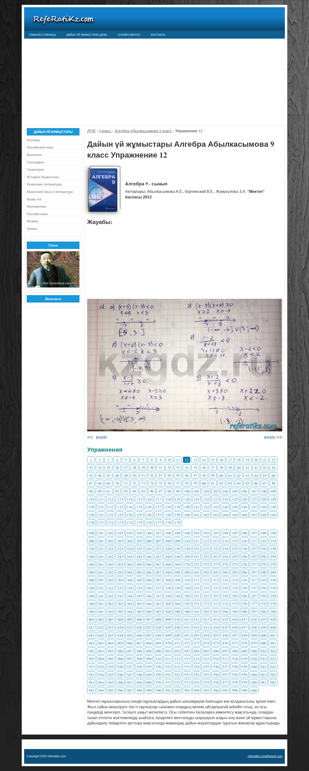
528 (139, 666)
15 (213, 459)
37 (213, 467)
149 (273, 506)
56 (187, 475)
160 (187, 514)
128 (263, 499)
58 (204, 475)
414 (216, 619)
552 (177, 674)
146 (244, 506)
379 (273, 603)
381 (101, 611)
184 (130, 532)
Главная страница (42, 34)
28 (134, 467)
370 (187, 603)
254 (225, 556)
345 (139, 595)
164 (225, 514)
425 (130, 627)
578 (235, 682)
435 (225, 627)
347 (158, 595)
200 (91, 540)
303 (120, 579)
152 (110, 514)
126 (244, 499)
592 (177, 690)
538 (235, 666)
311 (196, 579)
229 (177, 548)
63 (247, 475)
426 (139, 627)
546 (120, 674)
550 (158, 674)
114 (130, 499)
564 (101, 682)
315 (235, 579)
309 (177, 579)
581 (263, 682)
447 (149, 635)
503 (91, 658)
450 (177, 635)
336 (244, 587)
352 (206, 595)
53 (160, 475)
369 (177, 603)
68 (100, 483)
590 (158, 690)
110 (91, 499)
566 (120, 682)
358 (263, 595)
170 (91, 522)
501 (263, 650)
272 (206, 564)
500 (254, 650)
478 (244, 642)
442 (101, 635)
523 (91, 666)
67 (91, 483)
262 (110, 564)
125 (235, 499)
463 (101, 642)
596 (216, 690)
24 (100, 467)
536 (216, 666)
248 (168, 556)
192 (206, 532)
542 (273, 666)
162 (206, 514)
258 (263, 556)
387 (158, 611)
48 (117, 475)
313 (216, 579)
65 (265, 475)
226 (149, 548)
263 (120, 564)
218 (263, 540)
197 (254, 532)
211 (196, 540)
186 (149, 532)
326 (149, 587)
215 (235, 540)
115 (139, 499)
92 (117, 491)
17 (230, 459)
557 (225, 674)
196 (244, 532)
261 (101, 564)
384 (130, 611)
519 (244, 658)
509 (149, 658)
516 (216, 658)
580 (254, 682)
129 (273, 499)
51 (143, 475)
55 (178, 475)
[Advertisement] (154, 79)
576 (216, 682)
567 (130, 682)
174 (130, 522)
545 (110, 674)
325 (139, 587)
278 (263, 564)
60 (221, 475)
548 (139, 674)
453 (196, 635)
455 (216, 635)
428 (158, 627)
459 (254, 635)
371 (196, 603)
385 (139, 611)
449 (168, 635)
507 (130, 658)
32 (169, 467)
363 (120, 603)
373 (216, 603)
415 (225, 619)
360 (91, 603)
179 (177, 522)
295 (235, 572)
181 (101, 532)
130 (91, 506)
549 (149, 674)
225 (139, 548)
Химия (32, 229)
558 (235, 674)
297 (254, 572)
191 (196, 532)
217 (254, 540)
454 (206, 635)
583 (91, 690)
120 (187, 499)
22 (273, 459)
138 (168, 506)
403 (110, 619)
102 (206, 491)
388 (168, 611)
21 (265, 459)
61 (230, 475)
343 (120, 595)
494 (196, 650)
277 (254, 564)
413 (206, 619)
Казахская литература (44, 184)
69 (108, 483)
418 (254, 619)
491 (168, 650)
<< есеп (97, 437)
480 (263, 642)
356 (244, 595)
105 (235, 491)
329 (177, 587)
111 (101, 499)
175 (139, 522)
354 (225, 595)
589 (149, 690)
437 (244, 627)
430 (177, 627)
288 (168, 572)
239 (273, 548)
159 (177, 514)
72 (134, 483)
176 (149, 522)
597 (225, 690)
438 (254, 627)
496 (216, 650)
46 (100, 475)
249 (177, 556)
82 (221, 483)
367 (158, 603)
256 (244, 556)
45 (91, 475)
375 (235, 603)
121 (196, 499)
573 (187, 682)
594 (196, 690)
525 (110, 666)
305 (139, 579)
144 (225, 506)
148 (263, 506)
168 (263, 514)
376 (244, 603)
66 (273, 475)
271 (196, 564)
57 (195, 475)
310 (187, 579)
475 (216, 642)
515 (206, 658)
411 (187, 619)
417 (244, 619)
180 (91, 532)
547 (130, 674)
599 (244, 690)
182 (110, 532)
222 (110, 548)
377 (254, 603)
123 (216, 499)
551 (168, 674)
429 (168, 627)
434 (216, 627)
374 (225, 603)
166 (244, 514)
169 (273, 514)
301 (101, 579)
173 (120, 522)
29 (143, 467)
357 (254, 595)
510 (158, 658)
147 (254, 506)
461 (273, 635)
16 (221, 459)
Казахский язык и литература (50, 192)
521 (263, 658)
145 (235, 506)
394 (225, 611)
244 (130, 556)
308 (168, 579)
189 (177, 532)
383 (120, 611)
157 (158, 514)
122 (206, 499)
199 (273, 532)
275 (235, 564)
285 (139, 572)
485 (110, 650)
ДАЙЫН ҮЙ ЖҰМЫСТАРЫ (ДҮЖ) (86, 34)
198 (263, 532)
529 (149, 666)
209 (177, 540)
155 (139, 514)
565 (110, 682)
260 (91, 564)
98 (169, 491)
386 (149, 611)
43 (265, 467)
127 (254, 499)
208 (168, 540)
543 (91, 674)
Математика (36, 206)
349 (177, 595)
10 (169, 459)
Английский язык (40, 147)
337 (254, 587)
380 (91, 611)
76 (169, 483)
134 (130, 506)
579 (244, 682)
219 (273, 540)
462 (91, 642)
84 (239, 483)
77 (178, 483)
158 (168, 514)
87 (265, 483)
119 (177, 499)
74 (152, 483)
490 (158, 650)
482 (91, 650)
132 (110, 506)
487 (130, 650)
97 (160, 491)
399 (273, 611)
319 (273, 579)
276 (244, 564)
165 (235, 514)
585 (110, 690)
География (35, 162)
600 (254, 690)
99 (178, 491)
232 (206, 548)
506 (120, 658)
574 (196, 682)
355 (235, 595)
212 (206, 540)
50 (134, 475)
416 (235, 619)
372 (206, 603)
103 (216, 491)
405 (130, 619)
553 (187, 674)
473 (196, 642)
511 (168, 658)
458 (244, 635)
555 (206, 674)
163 (216, 514)
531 (168, 666)
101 (196, 491)
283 (120, 572)
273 (216, 564)
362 (110, 603)
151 (101, 514)
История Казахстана (43, 177)
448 (158, 635)
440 (273, 627)
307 (158, 579)
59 (213, 475)
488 (139, 650)
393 (216, 611)
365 (139, 603)
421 (91, 627)
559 (244, 674)
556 (216, 674)
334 (225, 587)
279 (273, 564)
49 (126, 475)
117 (158, 499)
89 (91, 491)
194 (225, 532)
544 (101, 674)
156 (149, 514)
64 (256, 475)
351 (196, 595)
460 (263, 635)
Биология (34, 155)
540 (254, 666)
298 (263, 572)
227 (158, 548)
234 (225, 548)
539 (244, 666)
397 (254, 611)
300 (91, 579)
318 (263, 579)
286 (149, 572)
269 (177, 564)
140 (187, 506)
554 (196, 674)
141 (196, 506)
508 (139, 658)
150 (91, 514)
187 (158, 532)
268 (168, 564)
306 (149, 579)
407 (149, 619)
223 (120, 548)
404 (120, 619)
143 (216, 506)
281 (101, 572)
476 (225, 642)
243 (120, 556)
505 (110, 658)
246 (149, 556)
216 (244, 540)
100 (187, 491)
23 (91, 467)
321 (101, 587)
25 (108, 467)
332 (206, 587)
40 (239, 467)
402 (101, 619)
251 (196, 556)
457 (235, 635)
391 (196, 611)
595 (206, 690)
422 (101, 627)
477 (235, 642)
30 (152, 467)
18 (239, 459)
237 (254, 548)
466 (130, 642)
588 (139, 690)
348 (168, 595)
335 (235, 587)
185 (139, 532)
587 (130, 690)
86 (256, 483)
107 (254, 491)
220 (91, 548)
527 (130, 666)
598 (235, 690)
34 (187, 467)
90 (100, 491)
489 (149, 650)
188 (168, 532)
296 (244, 572)
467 (139, 642)
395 (235, 611)
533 (187, 666)
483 (101, 650)
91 (108, 491)
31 (160, 467)
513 (187, 658)
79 (195, 483)
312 (206, 579)
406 (139, 619)
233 (216, 548)
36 (204, 467)
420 (273, 619)
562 (273, 674)
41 (247, 467)
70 (117, 483)
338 (263, 587)
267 (158, 564)
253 (216, 556)
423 (110, 627)
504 (101, 658)
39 (230, 467)
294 (225, 572)
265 (139, 564)
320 (91, 587)
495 (206, 650)
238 (263, 548)
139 (177, 506)
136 (149, 506)
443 (110, 635)
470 (168, 642)
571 (168, 682)
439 (263, 627)
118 (168, 499)
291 (196, 572)
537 (225, 666)
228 (168, 548)
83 (230, 483)
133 (120, 506)
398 (263, 611)
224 (130, 548)
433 (206, 627)
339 (273, 587)
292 (206, 572)
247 (158, 556)
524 (101, 666)
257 (254, 556)
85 (247, 483)
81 (213, 483)
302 (110, 579)
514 (196, 658)
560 (254, 674)
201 (101, 540)
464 (110, 642)
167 (254, 514)
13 (195, 459)
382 (110, 611)
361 (101, 603)
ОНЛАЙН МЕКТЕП (129, 34)
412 (196, 619)
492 (177, 650)
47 (108, 475)
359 (273, 595)
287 (158, 572)
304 (130, 579)
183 (120, 532)
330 (187, 587)
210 (187, 540)
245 (139, 556)
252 (206, 556)
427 (149, 627)
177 (158, 522)
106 (244, 491)
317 (254, 579)
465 (120, 642)
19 (247, 459)
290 (187, 572)
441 (91, 635)
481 (273, 642)
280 (91, 572)
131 (101, 506)
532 (177, 666)
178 (168, 522)
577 (225, 682)
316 (244, 579)
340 (91, 595)
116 (149, 499)
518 (235, 658)
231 (196, 548)
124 (225, 499)
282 (110, 572)
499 (244, 650)
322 (110, 587)
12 (187, 459)
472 (187, 642)
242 (110, 556)
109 (273, 491)
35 (195, 467)
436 (235, 627)
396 (244, 611)
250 (187, 556)
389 (177, 611)
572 (177, 682)
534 (196, 666)
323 (120, 587)
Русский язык (37, 214)
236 (244, 548)
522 (273, 658)
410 (177, 619)
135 (139, 506)
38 (221, 467)
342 (110, 595)
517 (225, 658)
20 (256, 459)
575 (206, 682)
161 (196, 514)
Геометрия (35, 169)
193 (216, 532)
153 (120, 514)
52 (152, 475)
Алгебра (33, 140)
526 (120, 666)
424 (120, 627)
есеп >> (272, 437)
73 (143, 483)
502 (273, 650)
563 (91, 682)
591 (168, 690)
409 (168, 619)
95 (143, 491)
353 (216, 595)
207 (158, 540)
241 (101, 556)
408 (158, 619)
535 (206, 666)
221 (101, 548)
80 (204, 483)
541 (263, 666)
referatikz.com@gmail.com (265, 756)
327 (158, 587)
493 (187, 650)
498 (235, 650)
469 (158, 642)
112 (110, 499)
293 (216, 572)
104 (225, 491)
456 (225, 635)
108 (264, 491)
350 (187, 595)
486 (120, 650)
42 (256, 467)
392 (206, 611)
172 (110, 522)
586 (120, 690)
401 (91, 619)
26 (117, 467)
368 (168, 603)
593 (187, 690)
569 (149, 682)
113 (120, 499)
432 (196, 627)
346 (149, 595)
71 (126, 483)
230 (187, 548)
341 (101, 595)
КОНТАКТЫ (158, 34)
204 (130, 540)
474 (206, 642)
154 (130, 514)
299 (273, 572)
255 (235, 556)
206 (149, 540)
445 (130, 635)
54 (169, 475)
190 (187, 532)
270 (187, 564)
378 (263, 603)
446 (139, 635)
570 (158, 682)
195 (235, 532)
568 (139, 682)
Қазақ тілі (34, 199)
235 (235, 548)
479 (254, 642)
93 (126, 491)
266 (149, 564)
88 (273, 483)
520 (254, 658)
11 (178, 459)
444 (120, 635)
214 (225, 540)
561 (263, 674)
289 (177, 572)
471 (177, 642)
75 (160, 483)
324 (130, 587)
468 (149, 642)
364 (130, 603)
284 (130, 572)
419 (263, 619)
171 (101, 522)
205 (139, 540)
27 (126, 467)
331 (196, 587)
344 (130, 595)
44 (273, 467)
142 (206, 506)
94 (134, 491)
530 (158, 666)
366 (149, 603)
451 (187, 635)
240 (91, 556)
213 (216, 540)
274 (225, 564)
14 (204, 459)
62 (239, 475)
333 (216, 587)
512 (177, 658)
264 (130, 564)
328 (168, 587)
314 (225, 579)
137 (158, 506)
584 (101, 690)
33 (178, 467)
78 (187, 483)
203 (120, 540)
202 (110, 540)
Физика (32, 221)
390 (187, 611)
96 (152, 491)
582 (273, 682)
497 (225, 650)
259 (273, 556)
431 (187, 627)
